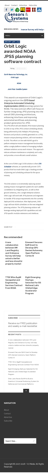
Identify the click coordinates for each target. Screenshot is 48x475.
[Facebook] (6, 9)
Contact (14, 5)
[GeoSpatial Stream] (39, 9)
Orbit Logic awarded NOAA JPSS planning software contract (22, 54)
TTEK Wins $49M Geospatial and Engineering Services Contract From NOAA (13, 282)
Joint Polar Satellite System (17, 89)
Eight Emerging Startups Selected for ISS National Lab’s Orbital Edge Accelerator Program (33, 285)
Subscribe (33, 5)
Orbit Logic (15, 77)
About (7, 5)
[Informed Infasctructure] (33, 9)
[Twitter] (11, 9)
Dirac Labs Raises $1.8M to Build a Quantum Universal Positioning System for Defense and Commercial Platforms (23, 381)
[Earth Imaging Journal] (22, 9)
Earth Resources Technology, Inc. (16, 74)
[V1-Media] (17, 9)
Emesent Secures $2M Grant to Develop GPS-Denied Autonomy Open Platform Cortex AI (22, 355)
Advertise (23, 5)
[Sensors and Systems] (16, 21)
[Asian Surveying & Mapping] (28, 9)
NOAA (19, 83)
